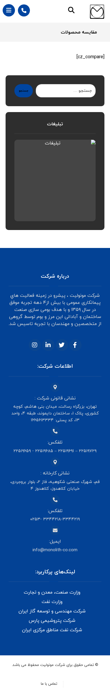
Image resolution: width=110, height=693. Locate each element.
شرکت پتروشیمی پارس (52, 620)
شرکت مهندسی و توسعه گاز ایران (52, 611)
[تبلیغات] (55, 180)
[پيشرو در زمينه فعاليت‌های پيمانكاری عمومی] (97, 11)
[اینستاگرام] (35, 345)
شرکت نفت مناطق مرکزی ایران (52, 630)
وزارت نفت (52, 602)
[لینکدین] (48, 345)
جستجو (23, 91)
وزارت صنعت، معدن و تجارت (52, 592)
